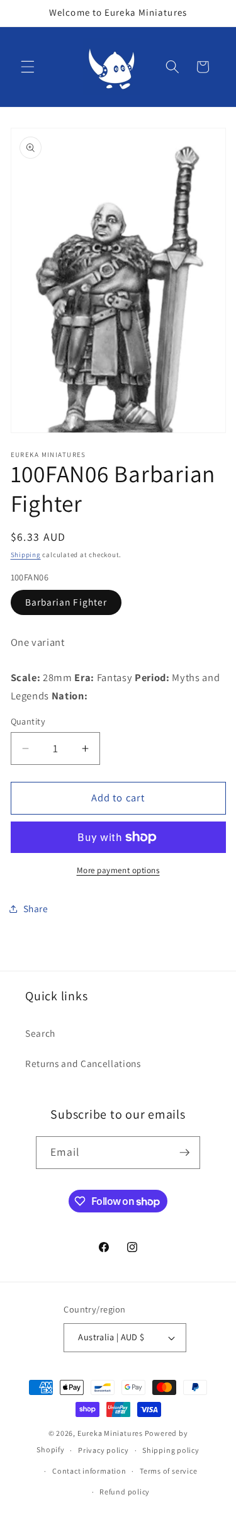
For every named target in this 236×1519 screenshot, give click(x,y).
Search (40, 1033)
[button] (28, 67)
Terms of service (168, 1471)
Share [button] (35, 908)
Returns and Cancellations (83, 1063)
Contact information (89, 1471)
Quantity (28, 721)
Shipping (26, 554)
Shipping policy (170, 1450)
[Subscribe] (184, 1152)
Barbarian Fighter (66, 602)
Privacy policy (103, 1450)
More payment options (118, 870)
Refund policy (124, 1491)
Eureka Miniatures (111, 1433)
